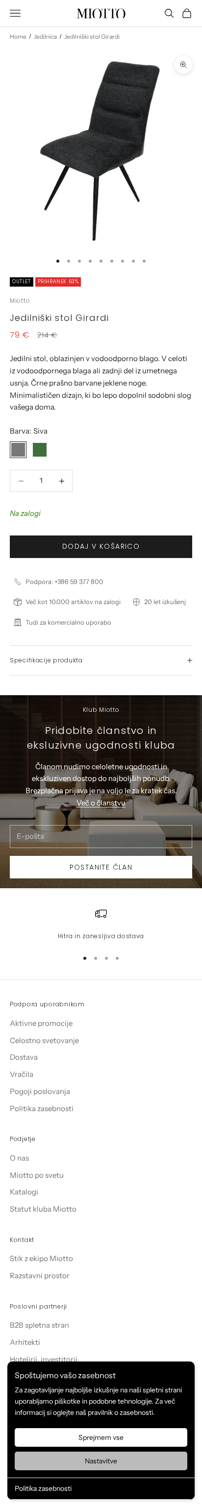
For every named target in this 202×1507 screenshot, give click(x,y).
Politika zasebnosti (43, 1488)
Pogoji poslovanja (40, 1091)
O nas (19, 1158)
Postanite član (101, 867)
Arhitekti (25, 1342)
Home (18, 36)
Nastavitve (101, 1461)
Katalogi (24, 1191)
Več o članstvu (101, 802)
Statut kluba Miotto (43, 1209)
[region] (101, 924)
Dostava (24, 1057)
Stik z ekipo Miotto (41, 1258)
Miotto (20, 300)
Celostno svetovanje (44, 1040)
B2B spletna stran (39, 1325)
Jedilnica (45, 36)
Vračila (21, 1074)
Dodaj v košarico (101, 546)
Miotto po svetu (37, 1175)
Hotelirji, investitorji (43, 1359)
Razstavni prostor (40, 1275)
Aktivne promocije (41, 1023)
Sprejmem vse (101, 1437)
